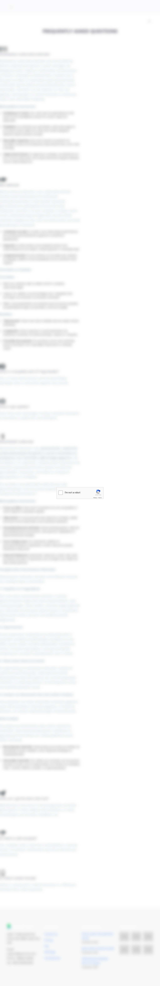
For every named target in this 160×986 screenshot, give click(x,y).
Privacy (95, 497)
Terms (100, 497)
